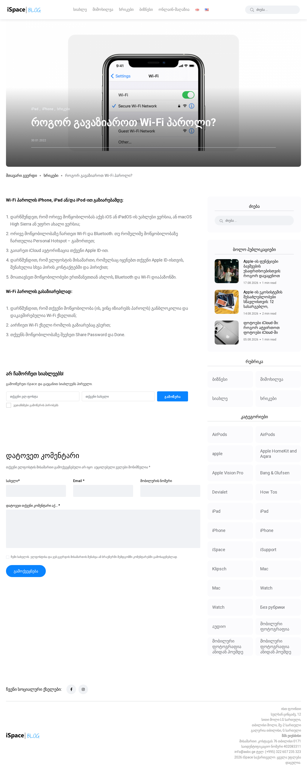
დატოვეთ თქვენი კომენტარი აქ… (33, 505)
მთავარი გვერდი (21, 175)
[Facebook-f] (71, 689)
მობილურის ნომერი (156, 481)
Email (78, 481)
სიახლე (80, 9)
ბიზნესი (146, 9)
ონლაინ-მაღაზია (174, 9)
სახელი (13, 481)
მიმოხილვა (103, 9)
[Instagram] (83, 689)
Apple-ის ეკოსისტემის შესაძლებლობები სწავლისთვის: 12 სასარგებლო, (262, 299)
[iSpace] (24, 9)
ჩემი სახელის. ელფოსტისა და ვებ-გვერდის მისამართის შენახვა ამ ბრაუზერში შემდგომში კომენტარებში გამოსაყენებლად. (94, 557)
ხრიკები (126, 9)
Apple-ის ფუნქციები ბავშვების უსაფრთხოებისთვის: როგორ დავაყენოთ (262, 268)
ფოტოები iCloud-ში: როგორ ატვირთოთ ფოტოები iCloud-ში (261, 328)
